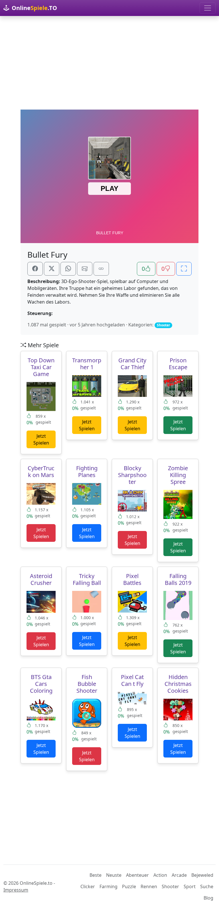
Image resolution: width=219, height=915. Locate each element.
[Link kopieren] (101, 269)
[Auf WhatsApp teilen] (68, 269)
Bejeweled (202, 875)
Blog (208, 898)
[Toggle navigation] (208, 8)
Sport (190, 886)
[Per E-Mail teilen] (84, 269)
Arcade (179, 875)
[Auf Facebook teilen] (35, 269)
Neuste (113, 875)
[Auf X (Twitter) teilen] (51, 269)
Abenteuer (137, 875)
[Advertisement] (109, 63)
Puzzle (129, 886)
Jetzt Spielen (41, 439)
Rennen (149, 886)
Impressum (15, 890)
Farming (108, 886)
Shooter (170, 886)
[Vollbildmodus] (184, 269)
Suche (206, 886)
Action (160, 875)
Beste (96, 875)
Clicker (87, 886)
